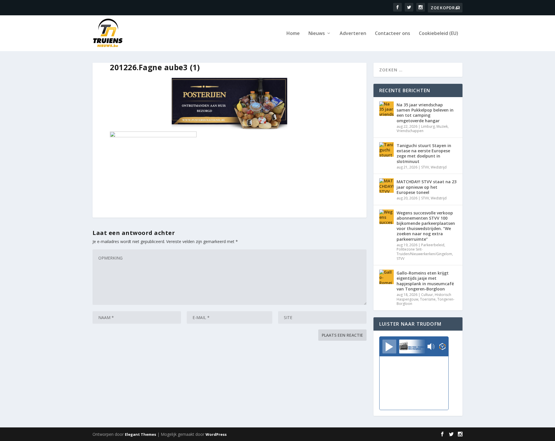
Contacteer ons (392, 33)
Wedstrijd (439, 167)
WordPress (216, 434)
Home (293, 33)
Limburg (428, 126)
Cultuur (427, 294)
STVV (425, 167)
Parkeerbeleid (432, 244)
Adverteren (353, 33)
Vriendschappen (410, 130)
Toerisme (428, 299)
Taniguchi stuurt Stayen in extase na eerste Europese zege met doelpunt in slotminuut (424, 153)
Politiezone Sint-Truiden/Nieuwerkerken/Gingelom (424, 251)
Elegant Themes (140, 434)
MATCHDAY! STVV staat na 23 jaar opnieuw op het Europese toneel (426, 187)
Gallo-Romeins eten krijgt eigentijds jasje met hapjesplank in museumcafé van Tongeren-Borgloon (425, 281)
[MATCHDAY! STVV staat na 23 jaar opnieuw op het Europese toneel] (386, 185)
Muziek (442, 126)
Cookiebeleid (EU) (438, 33)
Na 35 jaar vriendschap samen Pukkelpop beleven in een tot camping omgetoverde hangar (425, 112)
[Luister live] (389, 346)
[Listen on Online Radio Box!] (442, 347)
